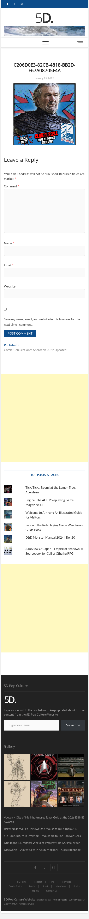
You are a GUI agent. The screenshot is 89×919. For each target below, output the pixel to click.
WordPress (75, 899)
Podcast (38, 881)
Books (76, 886)
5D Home (21, 881)
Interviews (60, 886)
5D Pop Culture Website (20, 899)
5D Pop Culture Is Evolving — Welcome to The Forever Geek (42, 835)
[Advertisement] (44, 418)
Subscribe (73, 725)
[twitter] (14, 4)
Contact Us (51, 890)
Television (66, 881)
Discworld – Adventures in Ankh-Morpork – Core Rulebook (42, 849)
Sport (45, 886)
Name (9, 243)
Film (51, 881)
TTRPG (35, 891)
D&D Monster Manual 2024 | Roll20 (50, 537)
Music (32, 886)
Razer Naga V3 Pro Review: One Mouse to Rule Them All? (40, 828)
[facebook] (7, 4)
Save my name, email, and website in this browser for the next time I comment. (42, 321)
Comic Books (15, 886)
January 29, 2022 (44, 78)
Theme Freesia (59, 899)
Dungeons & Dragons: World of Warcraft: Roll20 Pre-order (42, 842)
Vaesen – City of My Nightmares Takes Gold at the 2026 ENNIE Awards (44, 819)
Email (8, 265)
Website (10, 286)
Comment (11, 186)
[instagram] (22, 4)
